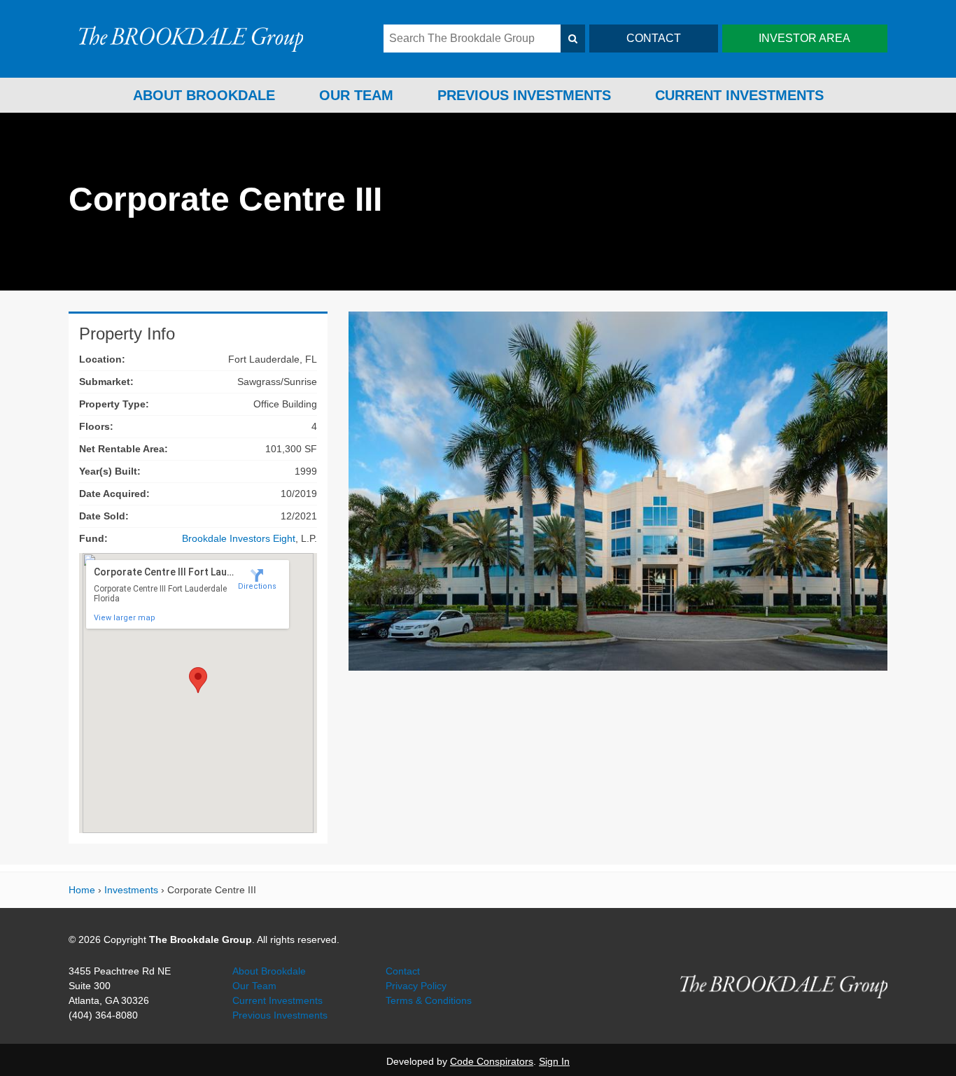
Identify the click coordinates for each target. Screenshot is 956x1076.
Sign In (554, 1061)
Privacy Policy (416, 985)
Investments (131, 889)
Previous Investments (524, 95)
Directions (257, 586)
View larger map (124, 617)
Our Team (356, 95)
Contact (403, 971)
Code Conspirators (491, 1061)
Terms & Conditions (429, 1000)
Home (82, 889)
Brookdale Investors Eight (238, 538)
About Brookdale (204, 95)
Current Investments (739, 95)
